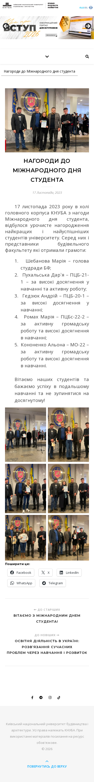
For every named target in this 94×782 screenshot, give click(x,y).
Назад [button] (6, 26)
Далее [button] (87, 26)
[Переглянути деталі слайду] (47, 27)
